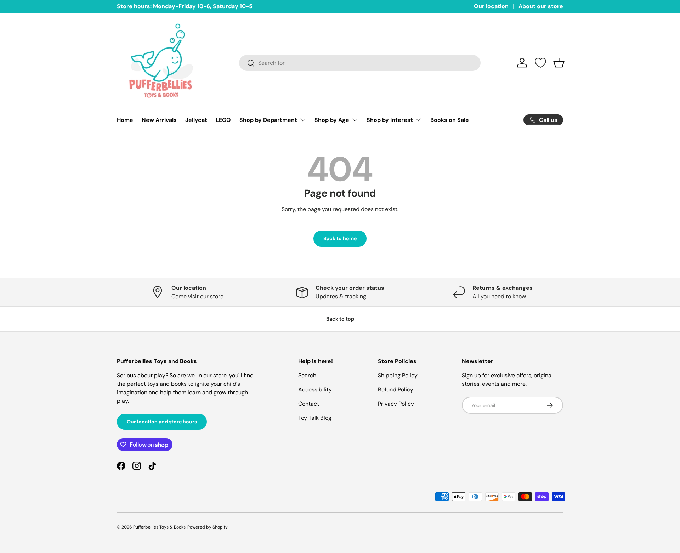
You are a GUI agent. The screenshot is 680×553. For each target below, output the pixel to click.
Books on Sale (449, 120)
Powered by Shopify (207, 527)
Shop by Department (268, 120)
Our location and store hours (162, 421)
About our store (540, 6)
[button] (559, 62)
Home (125, 120)
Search (307, 375)
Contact (308, 403)
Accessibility (315, 389)
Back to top (340, 319)
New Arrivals (159, 120)
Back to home (340, 238)
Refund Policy (395, 389)
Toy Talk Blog (315, 418)
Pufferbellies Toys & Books (159, 527)
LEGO (223, 120)
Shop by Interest (390, 120)
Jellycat (196, 120)
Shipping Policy (398, 375)
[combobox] (360, 63)
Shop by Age (331, 120)
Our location (491, 6)
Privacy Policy (396, 403)
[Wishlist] (540, 62)
